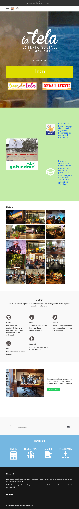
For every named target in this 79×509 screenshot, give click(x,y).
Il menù (39, 71)
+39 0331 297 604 (33, 4)
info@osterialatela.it (46, 4)
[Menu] (7, 8)
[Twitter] (39, 2)
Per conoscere (53, 390)
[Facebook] (36, 2)
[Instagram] (42, 2)
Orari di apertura (39, 60)
